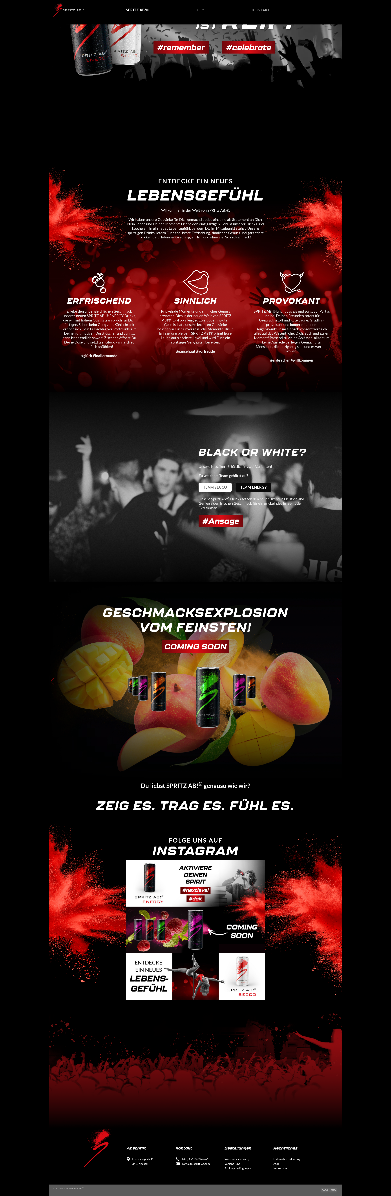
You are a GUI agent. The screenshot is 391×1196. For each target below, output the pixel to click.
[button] (52, 681)
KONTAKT (261, 10)
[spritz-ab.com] (68, 10)
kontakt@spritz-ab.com (196, 1163)
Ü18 (200, 10)
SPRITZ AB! (137, 10)
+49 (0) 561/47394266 (195, 1159)
